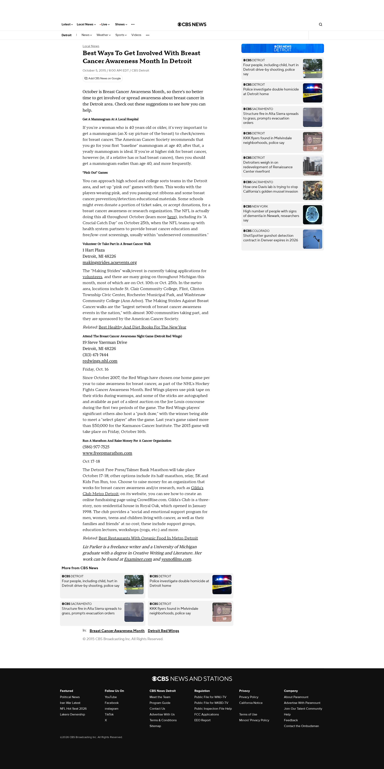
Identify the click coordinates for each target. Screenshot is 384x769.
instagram (111, 708)
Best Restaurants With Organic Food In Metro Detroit (148, 538)
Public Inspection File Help (213, 708)
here (171, 217)
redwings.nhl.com (100, 360)
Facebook (112, 702)
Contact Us (157, 708)
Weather (103, 35)
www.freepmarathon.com (107, 453)
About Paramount (296, 697)
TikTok (109, 714)
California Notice (251, 702)
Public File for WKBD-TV (211, 702)
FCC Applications (206, 714)
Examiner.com (138, 559)
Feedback (291, 720)
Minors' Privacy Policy (254, 720)
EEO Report (202, 720)
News (86, 35)
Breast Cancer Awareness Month (117, 631)
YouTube (111, 697)
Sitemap (155, 726)
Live (104, 24)
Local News (85, 24)
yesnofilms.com (176, 559)
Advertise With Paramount (302, 702)
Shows (120, 24)
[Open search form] (320, 24)
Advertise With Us (162, 714)
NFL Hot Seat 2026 (73, 708)
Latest (66, 24)
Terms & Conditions (163, 720)
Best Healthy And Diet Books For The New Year (142, 327)
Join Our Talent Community (303, 708)
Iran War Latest (70, 702)
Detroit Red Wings (163, 631)
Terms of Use (248, 714)
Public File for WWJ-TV (210, 697)
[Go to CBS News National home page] (192, 24)
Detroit (66, 35)
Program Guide (160, 702)
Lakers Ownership (72, 714)
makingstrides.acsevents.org (110, 262)
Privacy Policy (248, 697)
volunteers (92, 277)
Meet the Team (160, 697)
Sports (120, 35)
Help (287, 714)
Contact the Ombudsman (301, 726)
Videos (136, 35)
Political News (70, 697)
